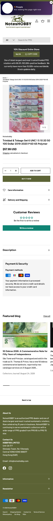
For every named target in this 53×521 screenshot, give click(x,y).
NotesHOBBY (12, 508)
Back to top (26, 400)
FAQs (24, 514)
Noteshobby (7, 136)
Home (5, 78)
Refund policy (7, 514)
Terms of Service (39, 512)
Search (5, 512)
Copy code (32, 54)
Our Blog (17, 514)
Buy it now (26, 179)
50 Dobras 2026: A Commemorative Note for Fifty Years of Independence (25, 352)
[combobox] (26, 40)
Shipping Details (15, 512)
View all (46, 316)
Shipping (6, 153)
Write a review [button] (26, 228)
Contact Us (27, 512)
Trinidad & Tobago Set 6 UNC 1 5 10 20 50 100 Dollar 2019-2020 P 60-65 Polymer (25, 80)
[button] (43, 21)
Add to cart (35, 170)
